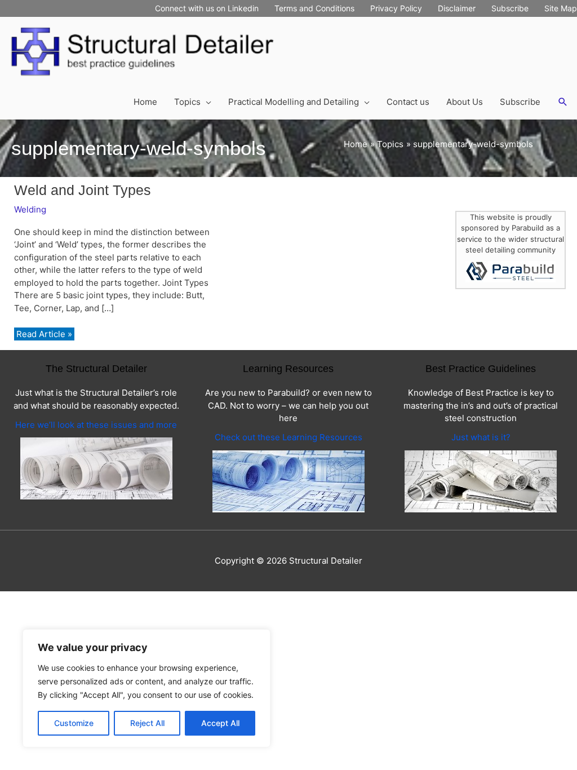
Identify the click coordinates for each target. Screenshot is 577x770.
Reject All (147, 723)
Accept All (220, 723)
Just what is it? (481, 437)
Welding (30, 209)
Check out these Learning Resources (288, 437)
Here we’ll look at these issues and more (96, 424)
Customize (74, 723)
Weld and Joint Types (82, 190)
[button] (563, 102)
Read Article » (44, 334)
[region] (146, 688)
